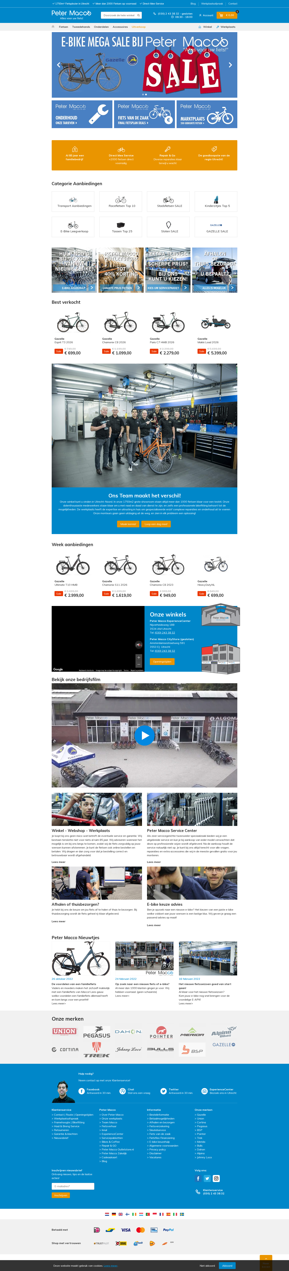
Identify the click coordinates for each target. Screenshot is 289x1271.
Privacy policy (157, 1149)
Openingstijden (162, 661)
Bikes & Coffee (111, 1141)
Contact (232, 3)
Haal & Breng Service (66, 1126)
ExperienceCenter (112, 1134)
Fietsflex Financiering (162, 1138)
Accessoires (120, 26)
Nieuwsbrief (61, 1138)
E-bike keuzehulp (159, 1141)
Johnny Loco (204, 1157)
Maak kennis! (128, 524)
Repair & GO (109, 1145)
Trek (199, 1138)
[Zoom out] (138, 664)
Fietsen (63, 26)
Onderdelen (101, 26)
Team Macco (109, 1122)
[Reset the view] (139, 644)
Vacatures (155, 1157)
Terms (126, 670)
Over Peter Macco (113, 1114)
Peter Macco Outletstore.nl (118, 1149)
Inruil (104, 1130)
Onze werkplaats (112, 1118)
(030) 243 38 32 (165, 632)
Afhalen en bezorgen (162, 1122)
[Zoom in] (138, 657)
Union (200, 1118)
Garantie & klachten (66, 1134)
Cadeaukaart (109, 1157)
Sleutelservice (157, 1130)
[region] (98, 639)
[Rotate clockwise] (141, 645)
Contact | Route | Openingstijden (73, 1114)
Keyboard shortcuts (86, 670)
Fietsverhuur (109, 1126)
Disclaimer (155, 1153)
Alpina (201, 1153)
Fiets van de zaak (160, 1134)
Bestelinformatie (159, 1114)
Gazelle (201, 1114)
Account (207, 15)
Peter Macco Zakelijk (114, 1153)
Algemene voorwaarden (163, 1145)
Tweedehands (81, 26)
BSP (199, 1130)
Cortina (201, 1122)
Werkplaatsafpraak (212, 3)
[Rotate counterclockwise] (136, 645)
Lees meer (111, 1265)
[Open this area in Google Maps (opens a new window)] (58, 669)
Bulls (200, 1145)
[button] (143, 94)
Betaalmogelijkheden (161, 1118)
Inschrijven (60, 1195)
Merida (201, 1141)
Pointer (201, 1134)
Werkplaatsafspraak (66, 1118)
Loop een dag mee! (156, 524)
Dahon (201, 1149)
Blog (193, 3)
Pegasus (202, 1126)
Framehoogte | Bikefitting (69, 1122)
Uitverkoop (139, 26)
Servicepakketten (112, 1138)
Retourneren (61, 1130)
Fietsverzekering (159, 1126)
